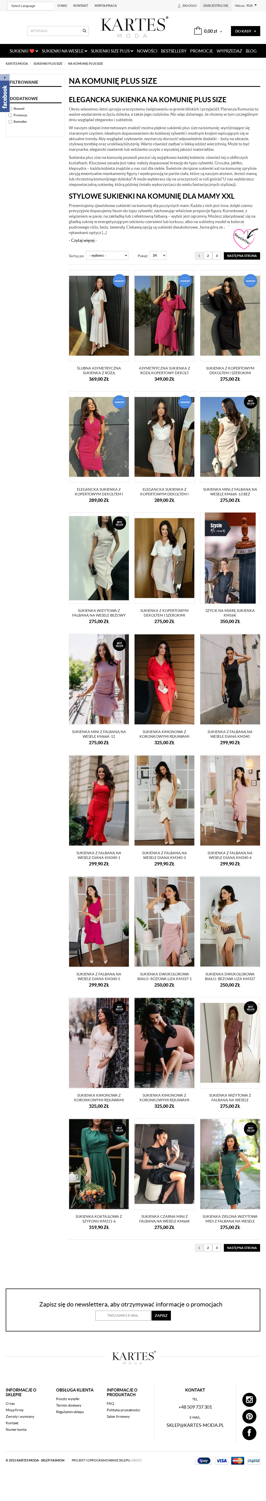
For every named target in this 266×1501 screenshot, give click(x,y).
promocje (201, 51)
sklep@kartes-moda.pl (195, 1425)
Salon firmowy (118, 1416)
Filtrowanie (24, 82)
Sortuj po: (77, 256)
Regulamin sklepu (70, 1412)
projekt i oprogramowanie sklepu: (107, 1460)
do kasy (243, 31)
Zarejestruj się (215, 5)
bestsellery (174, 51)
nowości (147, 51)
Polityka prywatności (123, 1410)
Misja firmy (15, 1410)
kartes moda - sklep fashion (41, 1460)
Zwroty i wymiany (20, 1416)
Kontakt (80, 5)
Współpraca (106, 5)
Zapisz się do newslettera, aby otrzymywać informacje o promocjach (130, 1304)
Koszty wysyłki (67, 1399)
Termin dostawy (68, 1405)
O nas (62, 5)
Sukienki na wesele (63, 51)
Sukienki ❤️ (22, 51)
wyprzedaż (229, 51)
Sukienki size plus (110, 51)
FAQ (110, 1403)
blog (251, 51)
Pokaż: (143, 256)
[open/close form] (245, 239)
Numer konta (16, 1429)
